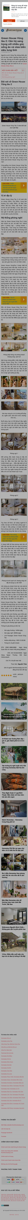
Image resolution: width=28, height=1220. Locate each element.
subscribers (10, 24)
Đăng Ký (9, 21)
